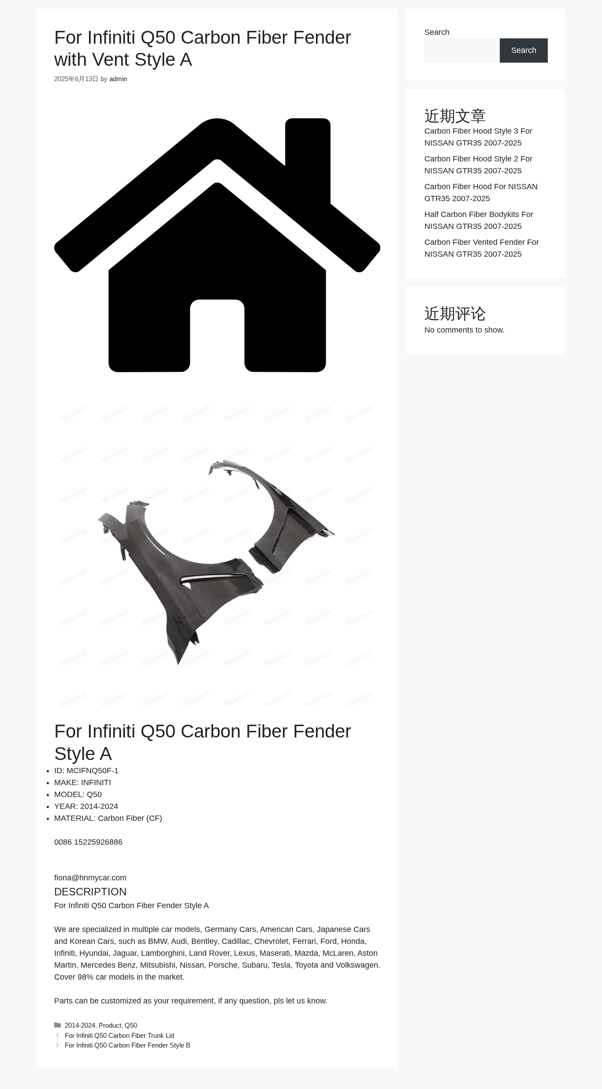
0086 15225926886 (88, 842)
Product (110, 1025)
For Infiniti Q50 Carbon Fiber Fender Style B (127, 1045)
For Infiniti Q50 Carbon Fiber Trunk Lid (119, 1035)
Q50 (131, 1025)
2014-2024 (80, 1025)
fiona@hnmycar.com (90, 877)
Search (437, 32)
